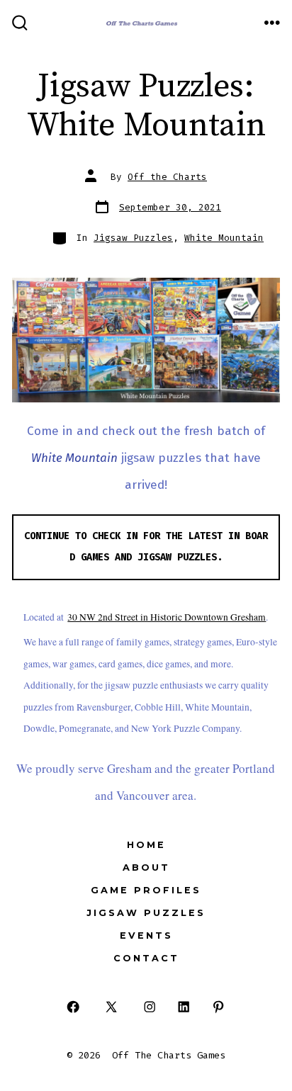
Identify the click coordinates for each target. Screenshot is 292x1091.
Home (146, 845)
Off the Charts (167, 177)
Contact (146, 958)
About (146, 867)
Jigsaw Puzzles (133, 238)
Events (146, 935)
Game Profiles (146, 890)
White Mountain (224, 238)
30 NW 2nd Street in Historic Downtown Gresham (166, 617)
